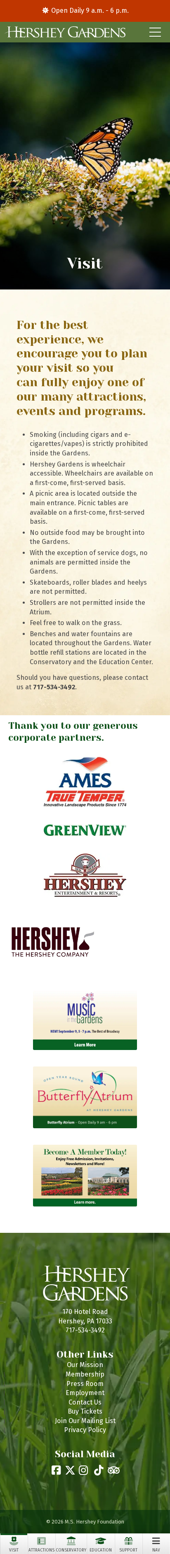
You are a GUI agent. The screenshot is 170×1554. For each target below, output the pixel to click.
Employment (85, 1393)
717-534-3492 (85, 1330)
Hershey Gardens (64, 32)
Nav (156, 1550)
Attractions (41, 1550)
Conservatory (71, 1550)
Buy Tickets (85, 1411)
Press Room (85, 1384)
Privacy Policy (85, 1430)
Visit (14, 1550)
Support (128, 1550)
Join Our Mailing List (85, 1421)
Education (101, 1550)
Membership (85, 1374)
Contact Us (85, 1402)
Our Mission (85, 1365)
